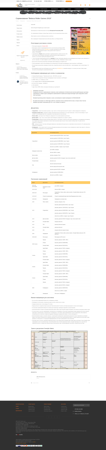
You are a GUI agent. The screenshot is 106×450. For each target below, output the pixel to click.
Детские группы (31, 406)
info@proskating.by (78, 411)
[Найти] (75, 5)
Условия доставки (64, 407)
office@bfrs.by (47, 49)
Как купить (63, 404)
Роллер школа (31, 404)
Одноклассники (58, 417)
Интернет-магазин (20, 404)
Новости (17, 63)
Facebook (50, 417)
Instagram (53, 417)
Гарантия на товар (64, 409)
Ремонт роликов (46, 406)
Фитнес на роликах (31, 407)
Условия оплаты (63, 406)
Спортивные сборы (47, 409)
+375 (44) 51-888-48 (60, 1)
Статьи (17, 72)
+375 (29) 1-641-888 (48, 1)
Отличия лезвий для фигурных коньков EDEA (24, 77)
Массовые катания (47, 407)
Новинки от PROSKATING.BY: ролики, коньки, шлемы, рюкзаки (22, 69)
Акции (17, 406)
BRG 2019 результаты (41, 376)
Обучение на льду (31, 409)
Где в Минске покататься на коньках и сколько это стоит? (24, 83)
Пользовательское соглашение (21, 443)
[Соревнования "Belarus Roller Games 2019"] (80, 41)
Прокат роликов (47, 404)
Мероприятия (19, 410)
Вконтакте (47, 417)
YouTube (56, 417)
